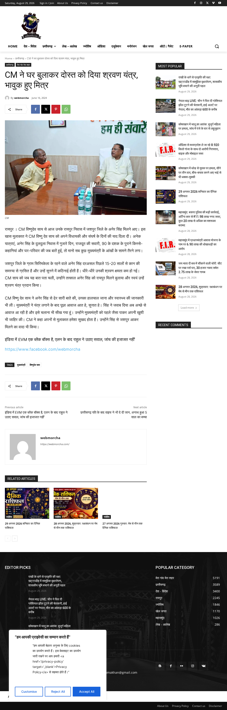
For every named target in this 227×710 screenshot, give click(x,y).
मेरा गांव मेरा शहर (23, 64)
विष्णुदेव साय (35, 364)
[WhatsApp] (66, 109)
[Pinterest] (55, 109)
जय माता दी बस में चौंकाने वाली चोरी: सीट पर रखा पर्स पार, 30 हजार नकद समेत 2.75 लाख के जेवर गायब (200, 268)
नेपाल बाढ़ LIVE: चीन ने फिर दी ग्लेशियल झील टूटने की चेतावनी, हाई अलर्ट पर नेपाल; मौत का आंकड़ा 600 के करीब (200, 105)
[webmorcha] (8, 98)
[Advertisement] (109, 25)
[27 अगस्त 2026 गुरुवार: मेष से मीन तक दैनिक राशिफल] (124, 503)
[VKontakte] (203, 666)
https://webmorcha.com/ (54, 444)
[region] (57, 665)
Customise (29, 691)
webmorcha (21, 97)
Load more (187, 307)
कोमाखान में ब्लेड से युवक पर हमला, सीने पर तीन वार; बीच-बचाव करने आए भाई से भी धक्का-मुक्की (199, 172)
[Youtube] (219, 3)
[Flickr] (181, 666)
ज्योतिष (9, 516)
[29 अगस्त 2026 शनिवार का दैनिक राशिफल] (27, 503)
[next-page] (15, 538)
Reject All (58, 691)
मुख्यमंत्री (21, 364)
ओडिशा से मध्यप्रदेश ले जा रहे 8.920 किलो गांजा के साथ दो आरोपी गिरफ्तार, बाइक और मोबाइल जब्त (198, 149)
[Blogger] (160, 666)
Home (8, 58)
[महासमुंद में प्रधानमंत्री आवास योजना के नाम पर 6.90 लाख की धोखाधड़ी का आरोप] (166, 245)
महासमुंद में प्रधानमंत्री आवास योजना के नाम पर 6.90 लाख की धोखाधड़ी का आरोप (199, 244)
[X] (207, 3)
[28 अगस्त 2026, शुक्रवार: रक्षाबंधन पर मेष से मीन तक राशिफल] (76, 503)
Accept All (86, 691)
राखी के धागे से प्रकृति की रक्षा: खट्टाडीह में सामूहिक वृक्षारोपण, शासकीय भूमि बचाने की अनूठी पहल (200, 82)
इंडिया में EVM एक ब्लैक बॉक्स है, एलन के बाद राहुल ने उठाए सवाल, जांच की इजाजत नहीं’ (70, 339)
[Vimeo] (213, 3)
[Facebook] (195, 3)
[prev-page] (7, 538)
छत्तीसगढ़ (19, 58)
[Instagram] (201, 3)
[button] (216, 46)
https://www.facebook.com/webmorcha (42, 349)
